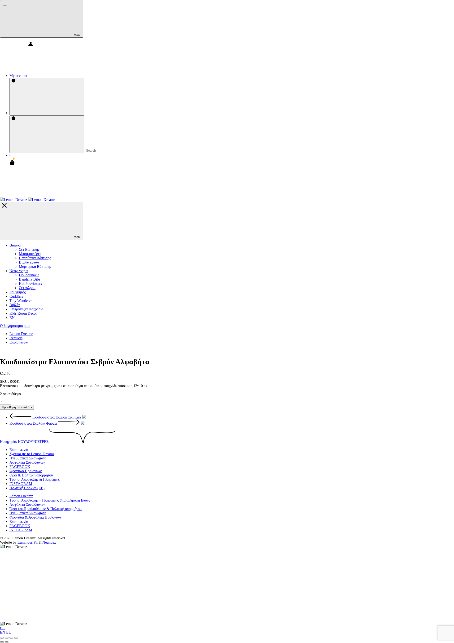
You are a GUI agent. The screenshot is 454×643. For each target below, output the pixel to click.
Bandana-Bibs (29, 279)
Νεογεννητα (18, 271)
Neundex (49, 542)
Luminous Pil (27, 542)
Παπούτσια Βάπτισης (35, 258)
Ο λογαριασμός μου (15, 326)
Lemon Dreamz (21, 334)
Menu (77, 35)
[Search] (46, 96)
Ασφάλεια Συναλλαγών (27, 504)
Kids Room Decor (23, 313)
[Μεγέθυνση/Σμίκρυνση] (2, 638)
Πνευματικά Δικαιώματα (27, 513)
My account (18, 76)
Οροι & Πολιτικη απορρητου (31, 475)
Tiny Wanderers (21, 301)
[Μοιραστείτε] (11, 638)
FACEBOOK (19, 467)
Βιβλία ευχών (29, 262)
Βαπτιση (15, 245)
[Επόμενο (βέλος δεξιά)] (7, 642)
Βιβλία (14, 305)
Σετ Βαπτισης (29, 249)
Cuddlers (16, 296)
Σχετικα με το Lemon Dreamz (31, 454)
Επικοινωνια (18, 450)
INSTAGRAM (20, 484)
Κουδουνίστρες (30, 284)
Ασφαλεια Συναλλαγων (27, 462)
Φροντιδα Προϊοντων (25, 471)
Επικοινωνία (18, 342)
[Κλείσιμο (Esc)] (16, 638)
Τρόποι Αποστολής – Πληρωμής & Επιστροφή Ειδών (49, 500)
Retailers (15, 338)
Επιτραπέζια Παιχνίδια (26, 309)
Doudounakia (29, 275)
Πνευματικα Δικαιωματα (27, 458)
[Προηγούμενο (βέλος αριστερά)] (2, 642)
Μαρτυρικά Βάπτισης (35, 266)
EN (3, 632)
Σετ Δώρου (27, 288)
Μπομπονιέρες (30, 254)
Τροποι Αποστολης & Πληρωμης (34, 479)
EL (2, 628)
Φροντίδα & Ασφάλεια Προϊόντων (35, 517)
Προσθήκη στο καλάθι (17, 407)
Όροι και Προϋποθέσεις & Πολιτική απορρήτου (45, 509)
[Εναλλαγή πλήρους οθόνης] (7, 638)
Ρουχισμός (17, 292)
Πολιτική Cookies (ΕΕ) (26, 488)
